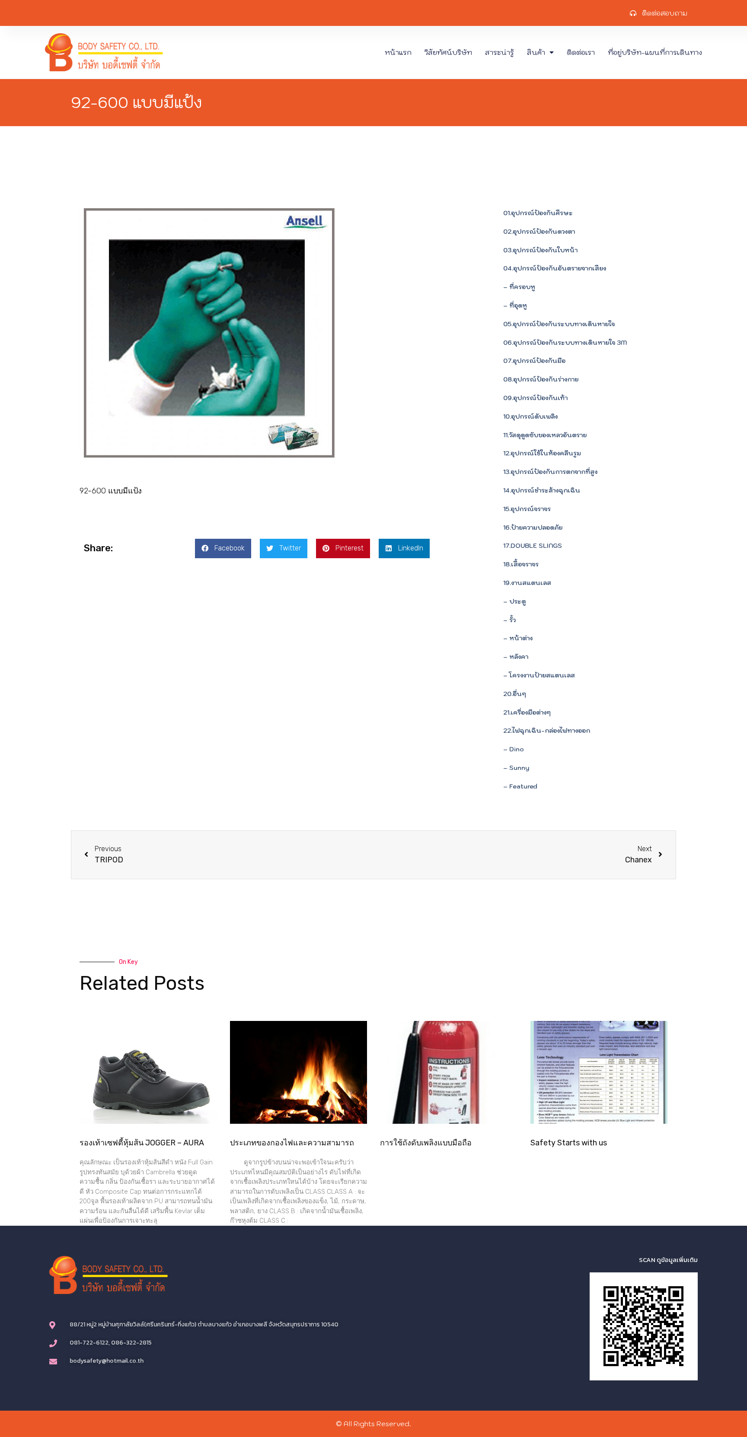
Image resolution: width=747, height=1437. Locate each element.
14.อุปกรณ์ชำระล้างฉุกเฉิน (541, 490)
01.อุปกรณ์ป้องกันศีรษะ (538, 213)
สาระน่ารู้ (499, 52)
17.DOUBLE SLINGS (532, 546)
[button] (223, 548)
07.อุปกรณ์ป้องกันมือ (534, 361)
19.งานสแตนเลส (527, 583)
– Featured (520, 786)
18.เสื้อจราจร (521, 564)
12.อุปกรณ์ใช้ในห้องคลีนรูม (542, 453)
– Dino (513, 749)
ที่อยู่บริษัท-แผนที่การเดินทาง (655, 52)
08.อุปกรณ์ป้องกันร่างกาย (540, 379)
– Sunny (516, 768)
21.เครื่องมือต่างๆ (527, 712)
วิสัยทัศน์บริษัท (448, 52)
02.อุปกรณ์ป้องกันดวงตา (539, 231)
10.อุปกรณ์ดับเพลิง (530, 416)
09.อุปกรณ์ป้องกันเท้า (535, 398)
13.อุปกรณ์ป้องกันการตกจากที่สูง (550, 472)
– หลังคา (515, 657)
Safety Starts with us (568, 1143)
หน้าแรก (398, 52)
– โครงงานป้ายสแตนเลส (539, 675)
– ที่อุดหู (515, 305)
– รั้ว (509, 620)
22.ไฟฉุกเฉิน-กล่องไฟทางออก (546, 730)
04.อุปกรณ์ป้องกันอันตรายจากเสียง (554, 268)
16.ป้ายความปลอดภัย (532, 527)
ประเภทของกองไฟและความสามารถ (292, 1143)
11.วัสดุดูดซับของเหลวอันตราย (545, 435)
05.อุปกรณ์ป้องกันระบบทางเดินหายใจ (559, 324)
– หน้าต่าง (518, 638)
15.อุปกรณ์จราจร (527, 509)
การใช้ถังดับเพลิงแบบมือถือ (426, 1143)
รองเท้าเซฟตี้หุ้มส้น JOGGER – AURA (142, 1143)
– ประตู (514, 601)
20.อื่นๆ (514, 694)
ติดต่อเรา (581, 52)
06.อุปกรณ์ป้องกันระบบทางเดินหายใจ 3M (565, 343)
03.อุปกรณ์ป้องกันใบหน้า (540, 250)
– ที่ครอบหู (519, 287)
